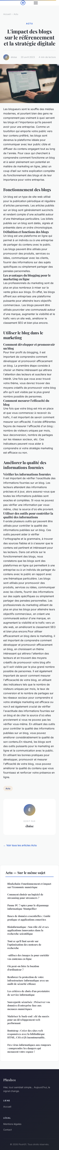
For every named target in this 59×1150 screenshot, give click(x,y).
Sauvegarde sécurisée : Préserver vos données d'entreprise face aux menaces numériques (28, 1005)
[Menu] (35, 3)
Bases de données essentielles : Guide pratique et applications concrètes (28, 917)
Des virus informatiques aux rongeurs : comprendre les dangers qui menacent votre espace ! (29, 1048)
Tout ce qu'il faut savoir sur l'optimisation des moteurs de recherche (24, 945)
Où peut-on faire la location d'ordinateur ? (23, 968)
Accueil (7, 14)
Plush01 (9, 1079)
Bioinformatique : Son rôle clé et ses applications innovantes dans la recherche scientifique (28, 930)
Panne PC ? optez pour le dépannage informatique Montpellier (28, 907)
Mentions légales (12, 1124)
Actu (16, 14)
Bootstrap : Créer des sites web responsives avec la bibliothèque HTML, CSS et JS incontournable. (26, 1034)
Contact (7, 1129)
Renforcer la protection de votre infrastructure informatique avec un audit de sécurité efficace (28, 980)
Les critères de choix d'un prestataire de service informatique (28, 993)
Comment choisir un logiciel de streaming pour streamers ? (25, 896)
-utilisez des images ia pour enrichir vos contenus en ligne (28, 957)
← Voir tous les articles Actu (20, 845)
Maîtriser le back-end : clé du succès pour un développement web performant (28, 1020)
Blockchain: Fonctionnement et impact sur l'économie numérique (29, 885)
